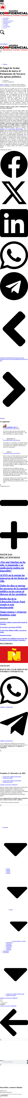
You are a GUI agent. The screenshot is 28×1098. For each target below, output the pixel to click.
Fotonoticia (9, 946)
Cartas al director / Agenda (19, 941)
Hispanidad (9, 945)
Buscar (1, 1060)
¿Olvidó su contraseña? (5, 1005)
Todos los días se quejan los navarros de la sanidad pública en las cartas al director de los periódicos (14, 590)
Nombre (2, 1090)
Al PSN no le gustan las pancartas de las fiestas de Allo (13, 578)
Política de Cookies (8, 778)
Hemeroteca (6, 951)
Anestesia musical (5, 635)
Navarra (8, 871)
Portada (2, 84)
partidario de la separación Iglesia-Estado (11, 129)
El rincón (8, 948)
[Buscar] (27, 1062)
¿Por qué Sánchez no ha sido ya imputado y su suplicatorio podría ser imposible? (12, 566)
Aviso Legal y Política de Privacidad (12, 776)
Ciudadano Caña (11, 427)
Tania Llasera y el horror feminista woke (13, 613)
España (8, 869)
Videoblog (8, 949)
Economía (8, 944)
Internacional (9, 942)
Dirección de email (5, 1092)
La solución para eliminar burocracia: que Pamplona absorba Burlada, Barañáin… (13, 639)
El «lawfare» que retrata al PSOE (10, 627)
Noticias (5, 64)
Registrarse (13, 1005)
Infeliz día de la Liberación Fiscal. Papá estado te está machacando (12, 603)
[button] (14, 164)
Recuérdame (4, 1002)
